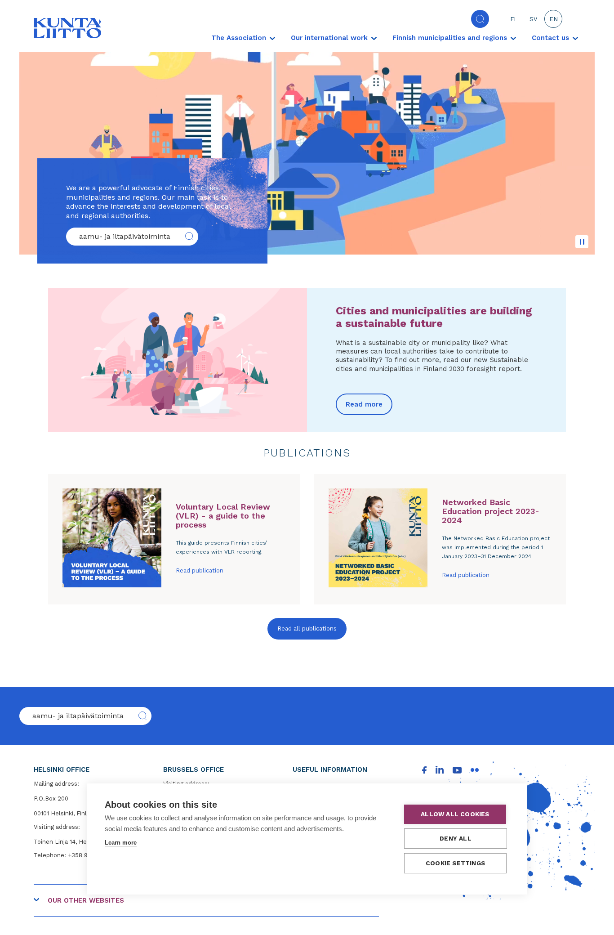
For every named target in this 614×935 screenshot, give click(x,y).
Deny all (456, 838)
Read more (364, 404)
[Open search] (480, 19)
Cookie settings (455, 863)
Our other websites (86, 900)
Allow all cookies (455, 814)
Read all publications (307, 628)
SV (533, 19)
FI (513, 19)
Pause (581, 241)
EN (553, 19)
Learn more (121, 842)
